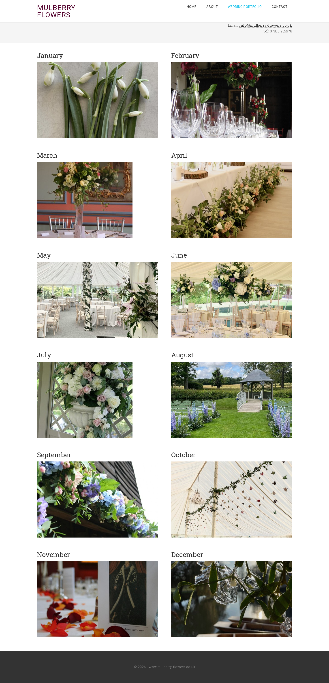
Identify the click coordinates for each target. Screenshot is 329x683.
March (47, 155)
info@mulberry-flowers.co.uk (265, 25)
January (50, 55)
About (212, 7)
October (183, 454)
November (53, 554)
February (185, 55)
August (182, 354)
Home (192, 7)
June (179, 255)
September (54, 454)
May (44, 255)
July (44, 354)
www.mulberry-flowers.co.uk (172, 667)
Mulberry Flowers (56, 11)
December (187, 554)
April (179, 155)
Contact (280, 7)
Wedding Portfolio (245, 7)
